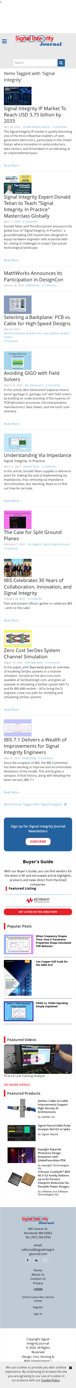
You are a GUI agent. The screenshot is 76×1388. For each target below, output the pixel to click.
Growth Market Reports (36, 127)
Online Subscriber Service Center (38, 1299)
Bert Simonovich (34, 385)
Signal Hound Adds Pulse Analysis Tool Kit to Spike (54, 1127)
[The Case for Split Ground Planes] (18, 519)
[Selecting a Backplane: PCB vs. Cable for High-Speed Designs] (18, 304)
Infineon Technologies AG (53, 1193)
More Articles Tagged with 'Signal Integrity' (33, 804)
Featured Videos (21, 1039)
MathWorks (32, 285)
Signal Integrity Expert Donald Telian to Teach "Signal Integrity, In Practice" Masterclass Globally (37, 206)
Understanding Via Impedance (37, 455)
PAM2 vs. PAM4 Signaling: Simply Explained (52, 1004)
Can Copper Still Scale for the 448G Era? (52, 963)
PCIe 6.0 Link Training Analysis (24, 1076)
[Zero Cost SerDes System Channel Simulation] (18, 638)
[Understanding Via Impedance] (18, 442)
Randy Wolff (29, 758)
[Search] (61, 63)
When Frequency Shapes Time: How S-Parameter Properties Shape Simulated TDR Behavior (53, 941)
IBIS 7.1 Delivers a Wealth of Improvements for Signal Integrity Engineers (35, 746)
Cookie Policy (50, 1380)
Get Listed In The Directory (38, 912)
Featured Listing (22, 888)
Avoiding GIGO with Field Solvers (31, 376)
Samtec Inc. (49, 1117)
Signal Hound (50, 1134)
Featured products (23, 1093)
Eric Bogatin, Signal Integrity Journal (48, 544)
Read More (11, 165)
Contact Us (38, 1279)
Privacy (38, 1283)
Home (38, 1270)
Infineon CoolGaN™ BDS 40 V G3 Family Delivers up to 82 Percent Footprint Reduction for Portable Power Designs (54, 1179)
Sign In (38, 1314)
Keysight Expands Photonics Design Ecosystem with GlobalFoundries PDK (52, 1154)
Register (38, 1307)
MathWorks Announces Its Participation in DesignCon (33, 276)
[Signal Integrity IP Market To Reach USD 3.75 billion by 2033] (18, 96)
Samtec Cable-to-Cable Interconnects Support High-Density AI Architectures (53, 1106)
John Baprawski (34, 662)
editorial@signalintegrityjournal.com (38, 1252)
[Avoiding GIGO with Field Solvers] (18, 360)
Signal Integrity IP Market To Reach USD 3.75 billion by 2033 (35, 114)
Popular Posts (19, 926)
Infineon (47, 1191)
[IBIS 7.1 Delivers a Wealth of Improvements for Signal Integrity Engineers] (18, 728)
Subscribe (38, 841)
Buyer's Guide (38, 861)
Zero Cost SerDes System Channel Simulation (32, 653)
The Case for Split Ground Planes (33, 535)
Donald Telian (31, 466)
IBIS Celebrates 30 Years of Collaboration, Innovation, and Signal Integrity (38, 586)
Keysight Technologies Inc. (53, 1167)
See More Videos (17, 1085)
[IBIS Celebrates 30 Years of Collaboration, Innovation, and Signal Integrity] (18, 568)
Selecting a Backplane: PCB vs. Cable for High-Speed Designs (37, 320)
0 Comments (60, 127)
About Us (38, 1274)
